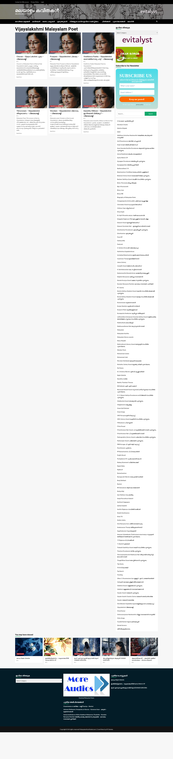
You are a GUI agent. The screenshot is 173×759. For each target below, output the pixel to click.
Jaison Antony (121, 262)
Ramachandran (122, 473)
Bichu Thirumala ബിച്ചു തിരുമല (126, 183)
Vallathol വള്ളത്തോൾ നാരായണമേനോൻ (130, 589)
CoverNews (100, 729)
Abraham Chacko (122, 124)
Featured (120, 244)
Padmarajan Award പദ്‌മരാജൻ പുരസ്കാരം (130, 441)
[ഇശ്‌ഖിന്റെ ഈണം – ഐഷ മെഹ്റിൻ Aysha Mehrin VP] (57, 647)
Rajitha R (120, 469)
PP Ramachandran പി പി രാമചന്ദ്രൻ (128, 451)
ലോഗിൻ (130, 21)
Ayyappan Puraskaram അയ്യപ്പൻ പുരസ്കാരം (131, 161)
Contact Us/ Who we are (22, 2)
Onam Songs (121, 412)
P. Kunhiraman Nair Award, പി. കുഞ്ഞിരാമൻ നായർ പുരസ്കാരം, (136, 430)
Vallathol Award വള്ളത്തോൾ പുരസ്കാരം (129, 585)
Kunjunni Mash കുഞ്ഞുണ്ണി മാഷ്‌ (127, 310)
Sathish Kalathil (122, 505)
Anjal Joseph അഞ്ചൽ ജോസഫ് (127, 145)
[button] (157, 21)
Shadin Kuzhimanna (123, 513)
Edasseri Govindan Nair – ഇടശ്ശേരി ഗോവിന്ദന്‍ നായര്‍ (133, 226)
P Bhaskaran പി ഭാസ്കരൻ (124, 422)
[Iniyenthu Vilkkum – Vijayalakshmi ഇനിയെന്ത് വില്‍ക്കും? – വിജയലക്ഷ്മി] (98, 97)
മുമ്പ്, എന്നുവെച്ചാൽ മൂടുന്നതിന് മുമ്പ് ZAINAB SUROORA (129, 688)
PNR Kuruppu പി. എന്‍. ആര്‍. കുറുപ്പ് (128, 444)
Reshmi (119, 484)
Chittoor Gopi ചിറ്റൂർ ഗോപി (125, 208)
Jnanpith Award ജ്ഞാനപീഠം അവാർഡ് (129, 266)
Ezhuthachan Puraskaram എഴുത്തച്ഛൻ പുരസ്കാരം (132, 230)
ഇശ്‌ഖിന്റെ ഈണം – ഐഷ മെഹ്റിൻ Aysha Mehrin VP (128, 684)
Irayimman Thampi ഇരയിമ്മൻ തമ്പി (128, 258)
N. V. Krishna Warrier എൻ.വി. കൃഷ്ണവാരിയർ (130, 371)
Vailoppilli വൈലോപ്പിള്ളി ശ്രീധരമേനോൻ (130, 582)
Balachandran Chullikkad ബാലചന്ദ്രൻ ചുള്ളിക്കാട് (132, 172)
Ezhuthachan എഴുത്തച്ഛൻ (125, 233)
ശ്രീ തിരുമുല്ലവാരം (123, 629)
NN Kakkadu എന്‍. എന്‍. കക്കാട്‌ (127, 386)
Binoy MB (120, 194)
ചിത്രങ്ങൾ (106, 21)
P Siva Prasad (121, 426)
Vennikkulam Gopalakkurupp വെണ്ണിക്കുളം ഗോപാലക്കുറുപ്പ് (135, 603)
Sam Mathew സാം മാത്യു (125, 495)
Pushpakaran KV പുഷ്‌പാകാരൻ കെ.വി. (129, 459)
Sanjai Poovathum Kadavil (125, 498)
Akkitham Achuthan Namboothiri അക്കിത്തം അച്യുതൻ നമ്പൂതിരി (134, 136)
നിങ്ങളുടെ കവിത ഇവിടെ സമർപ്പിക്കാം (84, 21)
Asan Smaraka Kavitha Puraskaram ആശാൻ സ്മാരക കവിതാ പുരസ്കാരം (135, 149)
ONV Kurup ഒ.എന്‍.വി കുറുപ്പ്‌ (126, 415)
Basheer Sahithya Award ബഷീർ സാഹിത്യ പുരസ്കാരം (134, 179)
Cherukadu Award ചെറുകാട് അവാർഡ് (129, 204)
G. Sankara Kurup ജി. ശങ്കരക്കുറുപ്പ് (127, 248)
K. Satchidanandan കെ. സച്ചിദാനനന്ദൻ (129, 269)
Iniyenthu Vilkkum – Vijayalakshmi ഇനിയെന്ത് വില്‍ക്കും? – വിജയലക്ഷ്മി (97, 113)
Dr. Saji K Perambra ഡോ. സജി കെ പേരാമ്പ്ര (131, 215)
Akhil (118, 132)
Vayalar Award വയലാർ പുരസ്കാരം (128, 593)
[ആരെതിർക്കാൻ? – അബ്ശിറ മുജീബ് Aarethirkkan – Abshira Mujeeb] (144, 647)
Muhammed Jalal (122, 357)
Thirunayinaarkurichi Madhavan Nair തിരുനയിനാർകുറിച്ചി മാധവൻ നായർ (135, 556)
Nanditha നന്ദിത (122, 379)
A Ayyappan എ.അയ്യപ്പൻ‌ (125, 121)
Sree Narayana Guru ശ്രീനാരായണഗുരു (130, 524)
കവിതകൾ (36, 21)
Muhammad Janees (123, 353)
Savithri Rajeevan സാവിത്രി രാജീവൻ (128, 509)
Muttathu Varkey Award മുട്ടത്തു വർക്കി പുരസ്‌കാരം (133, 364)
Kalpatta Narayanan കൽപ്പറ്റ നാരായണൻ (130, 277)
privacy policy (139, 104)
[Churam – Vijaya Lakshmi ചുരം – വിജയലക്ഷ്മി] (31, 43)
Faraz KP (119, 237)
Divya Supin (120, 212)
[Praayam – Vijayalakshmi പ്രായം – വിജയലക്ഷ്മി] (65, 43)
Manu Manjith (121, 340)
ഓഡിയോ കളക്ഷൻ (22, 21)
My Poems (120, 368)
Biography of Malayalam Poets (126, 197)
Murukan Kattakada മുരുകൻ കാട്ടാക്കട (129, 361)
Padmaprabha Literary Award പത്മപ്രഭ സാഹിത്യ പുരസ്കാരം (136, 437)
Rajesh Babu (121, 466)
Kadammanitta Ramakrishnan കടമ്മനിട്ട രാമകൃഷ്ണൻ (133, 273)
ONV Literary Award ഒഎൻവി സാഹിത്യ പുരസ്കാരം (133, 419)
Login (42, 2)
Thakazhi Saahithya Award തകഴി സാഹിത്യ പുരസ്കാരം (134, 547)
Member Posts (121, 350)
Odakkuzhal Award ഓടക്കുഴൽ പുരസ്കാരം (130, 401)
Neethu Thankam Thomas (125, 382)
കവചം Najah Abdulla (23, 658)
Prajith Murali (121, 455)
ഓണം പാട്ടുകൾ (48, 21)
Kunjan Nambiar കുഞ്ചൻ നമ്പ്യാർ (128, 306)
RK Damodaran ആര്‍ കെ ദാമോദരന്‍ (128, 487)
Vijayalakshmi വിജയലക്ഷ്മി (23, 51)
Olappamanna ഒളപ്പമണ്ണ (124, 404)
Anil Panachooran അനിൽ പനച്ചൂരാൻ (129, 141)
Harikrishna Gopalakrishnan (125, 251)
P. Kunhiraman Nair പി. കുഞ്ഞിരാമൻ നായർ (130, 433)
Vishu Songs (121, 618)
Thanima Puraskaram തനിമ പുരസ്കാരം (129, 551)
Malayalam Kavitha (123, 333)
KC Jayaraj (120, 287)
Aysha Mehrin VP (122, 157)
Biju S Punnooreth (122, 186)
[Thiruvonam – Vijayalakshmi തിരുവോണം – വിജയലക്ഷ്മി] (31, 97)
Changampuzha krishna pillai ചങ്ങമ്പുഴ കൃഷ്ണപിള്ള (132, 201)
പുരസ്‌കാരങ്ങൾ (119, 21)
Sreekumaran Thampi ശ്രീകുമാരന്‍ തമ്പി (129, 527)
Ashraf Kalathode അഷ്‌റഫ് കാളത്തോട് (129, 154)
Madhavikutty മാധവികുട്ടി (125, 322)
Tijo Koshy (120, 564)
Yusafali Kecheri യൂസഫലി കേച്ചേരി (128, 622)
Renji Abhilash (121, 480)
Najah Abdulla (121, 375)
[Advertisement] (54, 745)
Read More (19, 77)
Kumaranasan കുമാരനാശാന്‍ (126, 302)
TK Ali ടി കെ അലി (122, 567)
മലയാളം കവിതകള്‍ (37, 10)
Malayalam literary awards (125, 337)
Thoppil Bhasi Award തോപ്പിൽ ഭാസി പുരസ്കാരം (132, 560)
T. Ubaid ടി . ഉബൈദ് (123, 544)
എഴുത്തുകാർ (62, 21)
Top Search (120, 571)
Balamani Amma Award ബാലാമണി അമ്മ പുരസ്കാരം (133, 175)
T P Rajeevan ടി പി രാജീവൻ (125, 540)
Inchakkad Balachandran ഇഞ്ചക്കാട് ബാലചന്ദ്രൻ (133, 255)
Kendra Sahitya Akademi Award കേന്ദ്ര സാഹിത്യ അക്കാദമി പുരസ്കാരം (136, 292)
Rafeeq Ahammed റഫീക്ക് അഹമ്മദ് (128, 462)
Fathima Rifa (121, 240)
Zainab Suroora (122, 625)
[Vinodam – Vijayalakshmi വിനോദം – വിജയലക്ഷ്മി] (65, 97)
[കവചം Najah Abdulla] (29, 647)
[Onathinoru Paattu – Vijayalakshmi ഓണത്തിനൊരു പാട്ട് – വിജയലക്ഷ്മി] (98, 43)
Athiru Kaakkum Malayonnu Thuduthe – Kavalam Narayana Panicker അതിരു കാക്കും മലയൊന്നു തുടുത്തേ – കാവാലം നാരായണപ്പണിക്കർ (84, 717)
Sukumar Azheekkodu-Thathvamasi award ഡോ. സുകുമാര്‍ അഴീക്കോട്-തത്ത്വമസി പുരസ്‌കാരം (135, 535)
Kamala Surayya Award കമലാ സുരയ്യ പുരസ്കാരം (133, 280)
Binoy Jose (120, 190)
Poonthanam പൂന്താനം (124, 448)
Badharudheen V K (123, 168)
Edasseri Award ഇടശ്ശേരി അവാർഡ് (128, 222)
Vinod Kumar (121, 611)
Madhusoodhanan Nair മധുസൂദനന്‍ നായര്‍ (131, 326)
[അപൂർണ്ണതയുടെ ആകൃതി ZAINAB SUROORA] (115, 647)
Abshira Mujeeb (122, 128)
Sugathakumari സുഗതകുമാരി (126, 531)
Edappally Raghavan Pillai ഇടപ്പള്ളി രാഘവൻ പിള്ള (132, 219)
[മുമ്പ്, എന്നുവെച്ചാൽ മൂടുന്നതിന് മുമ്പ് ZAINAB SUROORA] (86, 647)
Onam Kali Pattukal (123, 408)
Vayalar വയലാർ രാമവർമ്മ (125, 600)
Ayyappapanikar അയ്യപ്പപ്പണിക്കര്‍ (128, 165)
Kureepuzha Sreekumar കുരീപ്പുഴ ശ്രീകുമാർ (131, 313)
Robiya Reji (120, 491)
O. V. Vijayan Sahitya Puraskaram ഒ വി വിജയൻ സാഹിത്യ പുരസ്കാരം (135, 396)
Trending (120, 575)
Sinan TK (120, 516)
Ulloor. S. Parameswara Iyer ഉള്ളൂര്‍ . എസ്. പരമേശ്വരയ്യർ (135, 578)
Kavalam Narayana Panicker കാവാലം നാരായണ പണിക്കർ (135, 284)
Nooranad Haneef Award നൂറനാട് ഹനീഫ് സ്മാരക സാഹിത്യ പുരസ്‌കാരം (136, 391)
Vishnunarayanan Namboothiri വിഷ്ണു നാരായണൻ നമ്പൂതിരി (136, 614)
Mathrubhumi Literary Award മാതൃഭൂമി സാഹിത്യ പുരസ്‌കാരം (133, 345)
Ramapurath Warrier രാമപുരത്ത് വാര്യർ (130, 477)
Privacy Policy (35, 2)
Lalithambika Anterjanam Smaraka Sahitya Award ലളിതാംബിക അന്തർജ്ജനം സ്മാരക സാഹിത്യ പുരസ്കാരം (136, 318)
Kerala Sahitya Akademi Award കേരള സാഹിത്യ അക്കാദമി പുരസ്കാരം (135, 298)
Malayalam (120, 330)
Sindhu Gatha (121, 520)
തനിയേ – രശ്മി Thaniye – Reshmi (83, 706)
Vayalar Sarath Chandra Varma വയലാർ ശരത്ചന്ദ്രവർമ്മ (135, 596)
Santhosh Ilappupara (123, 502)
